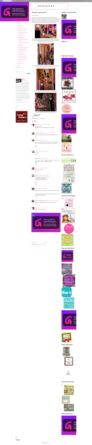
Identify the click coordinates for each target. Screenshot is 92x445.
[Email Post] (43, 118)
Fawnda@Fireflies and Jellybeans (41, 200)
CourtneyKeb (37, 124)
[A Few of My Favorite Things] (68, 379)
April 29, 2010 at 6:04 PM (42, 207)
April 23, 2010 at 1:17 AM (43, 140)
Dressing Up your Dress (22, 56)
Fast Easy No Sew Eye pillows (23, 47)
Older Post (57, 242)
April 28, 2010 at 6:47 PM (42, 188)
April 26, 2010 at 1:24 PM (42, 168)
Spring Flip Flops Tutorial (22, 50)
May (19, 25)
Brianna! (37, 175)
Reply (36, 129)
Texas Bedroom (21, 33)
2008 (18, 67)
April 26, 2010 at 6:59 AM (43, 151)
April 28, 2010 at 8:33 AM (44, 175)
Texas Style (20, 43)
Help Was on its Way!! (22, 30)
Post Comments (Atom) (41, 244)
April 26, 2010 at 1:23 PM (43, 158)
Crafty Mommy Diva (39, 133)
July (19, 21)
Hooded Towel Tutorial (22, 59)
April (19, 27)
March (19, 61)
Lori (36, 188)
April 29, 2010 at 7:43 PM (52, 215)
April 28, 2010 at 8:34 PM (53, 200)
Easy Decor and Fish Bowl (22, 28)
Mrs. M (36, 140)
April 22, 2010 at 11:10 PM (48, 133)
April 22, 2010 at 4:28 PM (45, 124)
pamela (36, 158)
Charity (36, 151)
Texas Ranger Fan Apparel (22, 32)
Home (46, 242)
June (19, 23)
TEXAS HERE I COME (22, 49)
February (20, 63)
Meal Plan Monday (21, 37)
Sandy (36, 207)
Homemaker (46, 5)
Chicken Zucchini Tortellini (23, 42)
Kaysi (36, 168)
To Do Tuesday (20, 35)
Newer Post (34, 242)
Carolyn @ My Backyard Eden (41, 215)
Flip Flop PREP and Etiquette (23, 57)
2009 (18, 65)
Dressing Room (20, 45)
